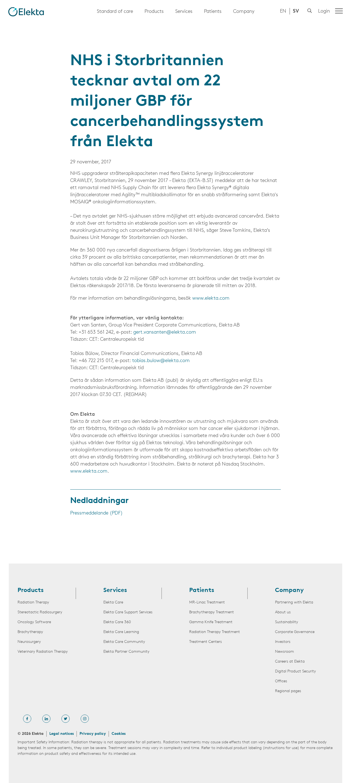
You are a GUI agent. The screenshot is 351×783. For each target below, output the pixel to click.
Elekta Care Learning (121, 632)
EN (283, 11)
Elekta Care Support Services (127, 612)
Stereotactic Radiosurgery (40, 612)
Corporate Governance (295, 632)
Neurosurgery (29, 642)
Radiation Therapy (33, 602)
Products (154, 11)
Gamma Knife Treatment (211, 622)
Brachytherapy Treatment (211, 612)
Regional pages (288, 691)
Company (243, 11)
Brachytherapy (30, 632)
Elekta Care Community (124, 642)
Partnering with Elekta (294, 602)
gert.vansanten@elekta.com (164, 332)
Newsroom (284, 652)
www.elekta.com (211, 298)
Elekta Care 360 (117, 622)
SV (296, 11)
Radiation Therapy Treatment (214, 632)
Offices (281, 681)
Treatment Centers (205, 642)
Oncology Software (34, 622)
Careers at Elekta (290, 662)
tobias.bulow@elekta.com (161, 361)
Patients (213, 11)
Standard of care (115, 11)
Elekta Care (113, 602)
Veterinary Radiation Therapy (43, 652)
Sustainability (286, 622)
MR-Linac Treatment (207, 602)
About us (283, 612)
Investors (282, 642)
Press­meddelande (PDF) (96, 513)
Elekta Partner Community (126, 652)
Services (184, 11)
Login (324, 11)
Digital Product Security (295, 671)
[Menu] (339, 10)
